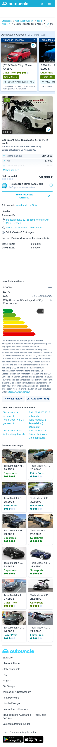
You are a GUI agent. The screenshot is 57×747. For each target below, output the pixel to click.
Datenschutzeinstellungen (16, 724)
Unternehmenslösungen (15, 709)
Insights (6, 680)
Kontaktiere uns (10, 697)
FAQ (4, 675)
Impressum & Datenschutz (16, 692)
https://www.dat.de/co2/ (18, 392)
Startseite (7, 21)
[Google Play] (12, 739)
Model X (6, 24)
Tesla (39, 21)
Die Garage (8, 686)
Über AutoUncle (11, 663)
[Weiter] (50, 115)
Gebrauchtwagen (24, 21)
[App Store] (33, 739)
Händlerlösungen (11, 703)
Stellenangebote (11, 669)
